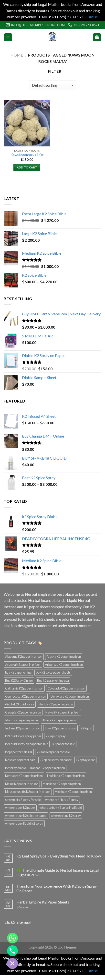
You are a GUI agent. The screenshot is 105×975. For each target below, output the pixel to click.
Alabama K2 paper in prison (23, 656)
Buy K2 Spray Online (19, 680)
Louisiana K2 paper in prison (66, 776)
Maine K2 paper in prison (21, 784)
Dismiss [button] (91, 16)
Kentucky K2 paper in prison (24, 776)
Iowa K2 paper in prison (60, 728)
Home (16, 55)
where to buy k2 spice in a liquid (61, 807)
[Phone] (12, 950)
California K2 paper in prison (24, 688)
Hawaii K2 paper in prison (62, 712)
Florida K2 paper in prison (56, 704)
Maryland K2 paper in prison (62, 784)
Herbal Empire (37, 594)
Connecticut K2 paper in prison (25, 696)
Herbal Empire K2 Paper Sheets (42, 902)
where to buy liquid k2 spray (24, 823)
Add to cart (27, 167)
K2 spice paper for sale (20, 760)
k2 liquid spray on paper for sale (26, 744)
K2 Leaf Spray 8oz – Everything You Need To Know (58, 856)
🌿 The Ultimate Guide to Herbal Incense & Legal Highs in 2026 (57, 872)
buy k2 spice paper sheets (53, 672)
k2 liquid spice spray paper (23, 736)
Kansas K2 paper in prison (47, 768)
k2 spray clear (85, 760)
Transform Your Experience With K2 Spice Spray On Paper (56, 888)
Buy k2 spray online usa (53, 680)
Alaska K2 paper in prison (64, 656)
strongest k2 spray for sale (23, 800)
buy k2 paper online (18, 672)
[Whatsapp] (12, 938)
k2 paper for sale (63, 744)
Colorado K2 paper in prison (66, 688)
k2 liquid (86, 728)
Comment (23, 907)
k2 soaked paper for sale (53, 752)
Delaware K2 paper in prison (70, 696)
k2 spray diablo (15, 768)
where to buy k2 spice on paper (26, 816)
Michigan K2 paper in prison (73, 792)
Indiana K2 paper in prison (22, 728)
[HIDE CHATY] (12, 963)
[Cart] (97, 37)
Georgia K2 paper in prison (23, 712)
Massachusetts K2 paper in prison (27, 792)
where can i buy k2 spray (61, 800)
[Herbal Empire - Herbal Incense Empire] (52, 37)
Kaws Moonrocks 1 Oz (26, 155)
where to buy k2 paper (20, 807)
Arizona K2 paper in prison (23, 664)
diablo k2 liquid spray (19, 704)
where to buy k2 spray (66, 816)
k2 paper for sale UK (18, 752)
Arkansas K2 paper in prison (64, 664)
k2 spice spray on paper (56, 760)
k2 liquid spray (56, 736)
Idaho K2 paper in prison (21, 720)
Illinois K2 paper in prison (59, 720)
